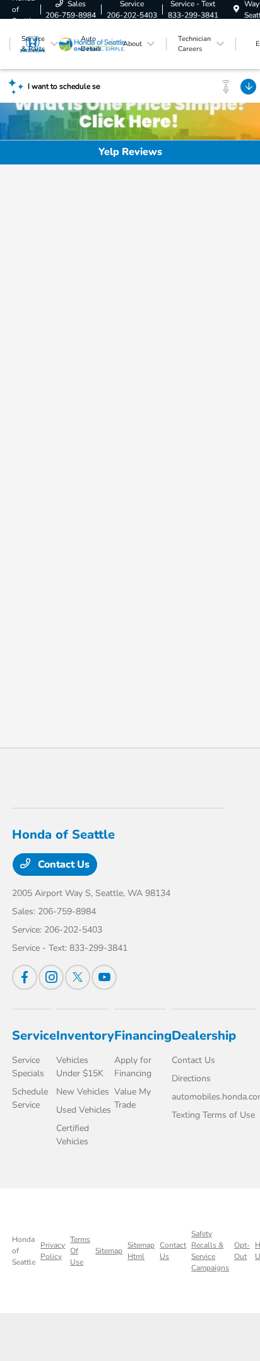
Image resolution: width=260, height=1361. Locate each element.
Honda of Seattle (23, 1250)
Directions (191, 1078)
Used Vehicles (83, 1110)
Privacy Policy (52, 1250)
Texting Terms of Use (213, 1115)
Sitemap (108, 1251)
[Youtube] (104, 977)
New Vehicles (82, 1092)
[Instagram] (51, 977)
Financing (143, 1035)
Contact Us (62, 864)
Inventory (85, 1035)
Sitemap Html (141, 1250)
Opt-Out (242, 1250)
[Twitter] (77, 977)
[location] (236, 9)
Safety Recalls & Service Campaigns (210, 1251)
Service (34, 1035)
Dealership (204, 1035)
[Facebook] (24, 977)
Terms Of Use (80, 1250)
